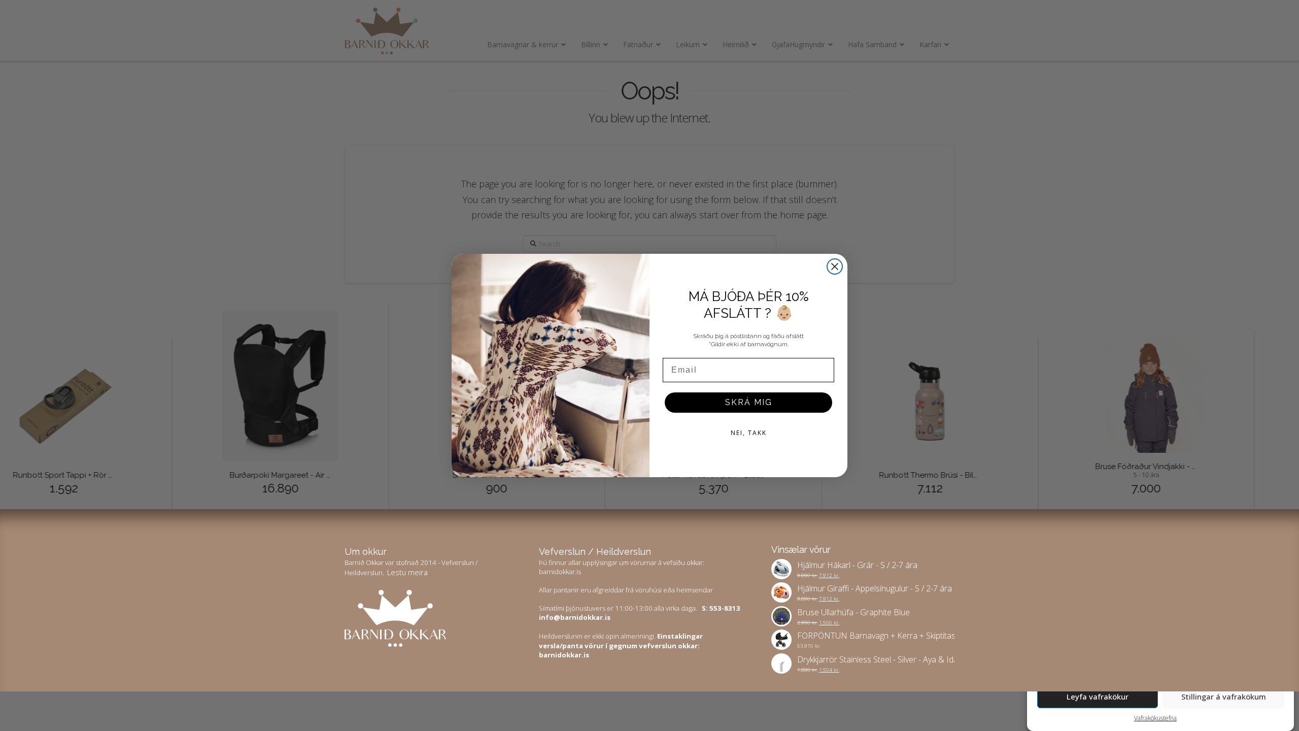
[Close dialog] (834, 266)
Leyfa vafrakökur (1098, 696)
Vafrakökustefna (1155, 718)
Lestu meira (407, 572)
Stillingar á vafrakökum (1223, 696)
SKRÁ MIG (748, 402)
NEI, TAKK (749, 432)
